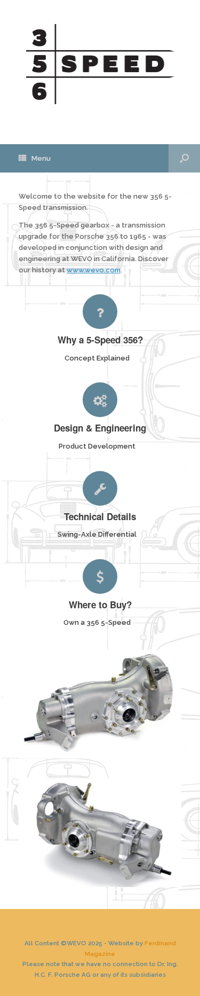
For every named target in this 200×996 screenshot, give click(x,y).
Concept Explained (98, 358)
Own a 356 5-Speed (97, 622)
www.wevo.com (94, 270)
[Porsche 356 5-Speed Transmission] (100, 64)
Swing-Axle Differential (98, 534)
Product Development (98, 446)
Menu (41, 158)
